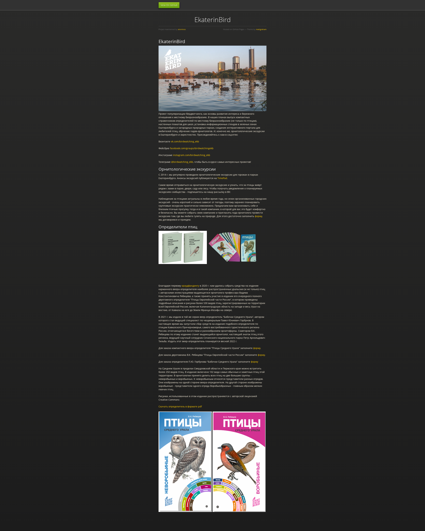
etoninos (182, 29)
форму (258, 216)
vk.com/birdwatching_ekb (185, 141)
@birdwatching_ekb (182, 161)
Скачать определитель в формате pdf (180, 406)
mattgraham (261, 29)
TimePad (222, 178)
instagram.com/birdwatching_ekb (191, 155)
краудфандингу (190, 285)
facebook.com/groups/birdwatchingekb (191, 148)
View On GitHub (169, 5)
